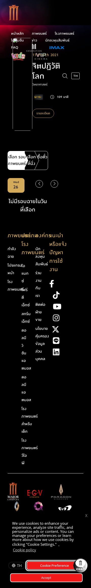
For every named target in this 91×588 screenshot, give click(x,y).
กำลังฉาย (12, 252)
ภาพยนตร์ (39, 33)
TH (19, 565)
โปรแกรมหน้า (15, 269)
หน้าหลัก (17, 33)
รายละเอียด (43, 113)
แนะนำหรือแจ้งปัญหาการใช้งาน (58, 252)
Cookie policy (24, 549)
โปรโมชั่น (17, 40)
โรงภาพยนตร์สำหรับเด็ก (29, 420)
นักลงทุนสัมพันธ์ (57, 40)
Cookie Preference (54, 565)
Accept (46, 577)
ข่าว (34, 40)
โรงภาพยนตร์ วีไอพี (29, 452)
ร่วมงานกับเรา (38, 284)
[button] (54, 184)
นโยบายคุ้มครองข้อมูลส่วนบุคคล (42, 344)
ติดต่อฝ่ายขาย (40, 312)
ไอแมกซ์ (25, 273)
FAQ (14, 47)
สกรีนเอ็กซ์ (26, 317)
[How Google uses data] (38, 550)
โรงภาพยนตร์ (64, 33)
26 (16, 185)
